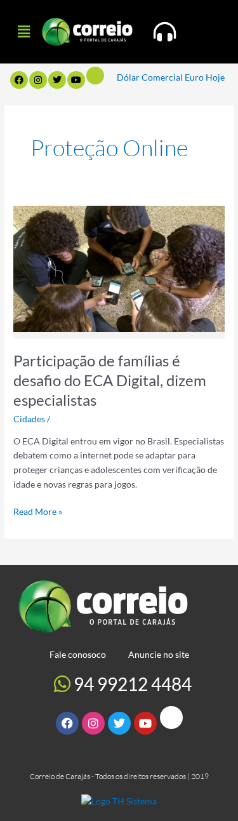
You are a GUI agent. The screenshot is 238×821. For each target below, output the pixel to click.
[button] (23, 31)
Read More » (37, 511)
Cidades (29, 418)
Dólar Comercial (150, 77)
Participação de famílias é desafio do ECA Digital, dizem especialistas (109, 380)
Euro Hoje (205, 77)
